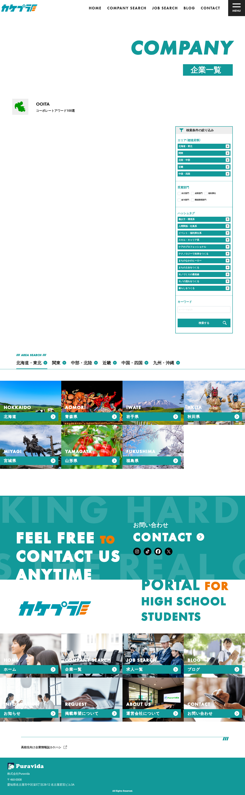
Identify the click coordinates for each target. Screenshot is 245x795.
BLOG (189, 8)
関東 (181, 153)
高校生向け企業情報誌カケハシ (41, 747)
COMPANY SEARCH (126, 8)
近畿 (181, 167)
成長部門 (199, 193)
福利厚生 (212, 193)
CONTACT (210, 8)
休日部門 (185, 193)
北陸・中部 (184, 160)
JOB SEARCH (165, 8)
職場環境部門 (200, 200)
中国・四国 (184, 173)
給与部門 (185, 200)
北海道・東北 (185, 146)
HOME (95, 8)
